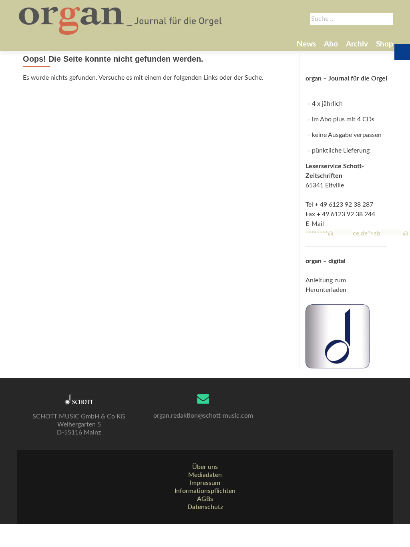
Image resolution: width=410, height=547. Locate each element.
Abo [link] (331, 44)
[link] (121, 20)
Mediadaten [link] (205, 475)
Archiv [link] (357, 44)
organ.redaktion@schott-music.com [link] (203, 415)
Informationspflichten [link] (205, 491)
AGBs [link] (205, 499)
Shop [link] (384, 44)
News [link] (306, 44)
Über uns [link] (205, 467)
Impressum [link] (205, 483)
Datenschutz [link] (205, 507)
